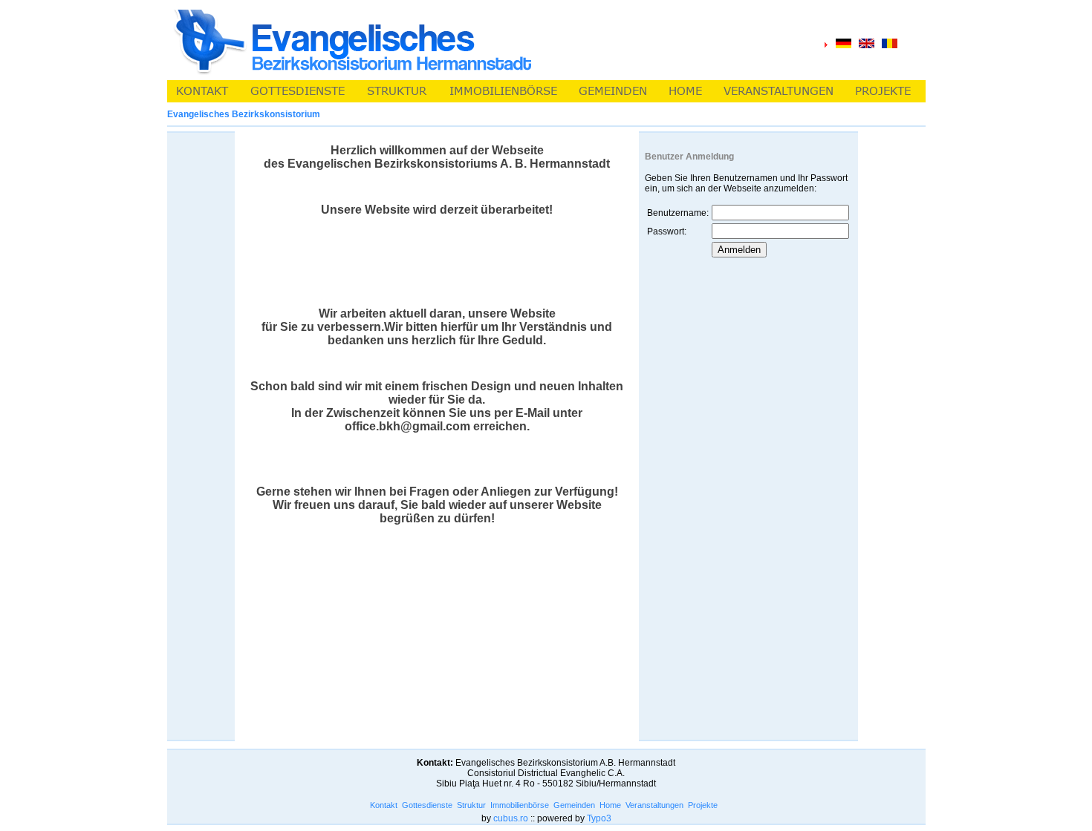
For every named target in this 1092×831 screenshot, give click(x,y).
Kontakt (383, 805)
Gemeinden (574, 805)
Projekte (703, 805)
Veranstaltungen (654, 805)
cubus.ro (510, 818)
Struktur (471, 805)
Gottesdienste (427, 805)
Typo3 (599, 818)
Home (610, 805)
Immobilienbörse (519, 805)
